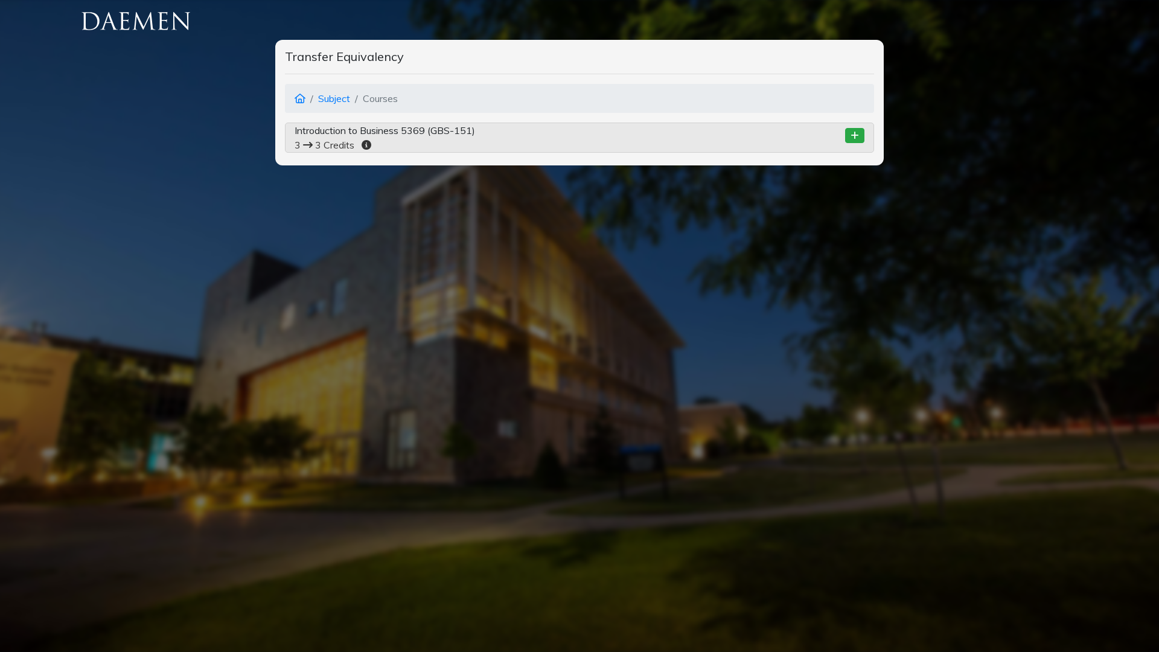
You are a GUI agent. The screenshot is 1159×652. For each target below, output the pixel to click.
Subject (334, 98)
